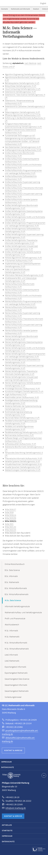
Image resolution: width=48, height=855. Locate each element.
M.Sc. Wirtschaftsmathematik (17, 649)
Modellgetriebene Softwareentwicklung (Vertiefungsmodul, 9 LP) (21, 402)
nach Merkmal (30, 63)
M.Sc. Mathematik (12, 636)
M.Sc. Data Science (13, 600)
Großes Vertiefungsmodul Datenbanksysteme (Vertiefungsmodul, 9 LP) (24, 213)
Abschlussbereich (12, 624)
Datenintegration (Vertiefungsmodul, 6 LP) (22, 112)
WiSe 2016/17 (10, 509)
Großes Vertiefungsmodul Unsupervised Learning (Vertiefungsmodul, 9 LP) (21, 247)
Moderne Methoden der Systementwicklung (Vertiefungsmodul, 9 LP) (23, 407)
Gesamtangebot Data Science (17, 679)
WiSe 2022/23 (10, 530)
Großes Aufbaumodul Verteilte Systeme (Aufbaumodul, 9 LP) (21, 201)
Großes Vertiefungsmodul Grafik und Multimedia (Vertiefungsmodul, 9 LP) (25, 218)
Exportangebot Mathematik (16, 673)
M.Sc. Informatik (11, 630)
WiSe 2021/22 (10, 527)
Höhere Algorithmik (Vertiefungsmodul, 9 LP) (23, 257)
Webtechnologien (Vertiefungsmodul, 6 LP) (22, 470)
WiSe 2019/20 (10, 518)
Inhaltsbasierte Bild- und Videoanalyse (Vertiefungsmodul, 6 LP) (21, 279)
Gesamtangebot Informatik (16, 685)
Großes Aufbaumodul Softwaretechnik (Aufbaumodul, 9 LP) (21, 178)
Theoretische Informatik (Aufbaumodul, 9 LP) (23, 458)
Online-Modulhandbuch (15, 564)
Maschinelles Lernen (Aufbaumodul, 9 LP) (22, 397)
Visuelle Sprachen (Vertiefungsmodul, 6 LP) (22, 467)
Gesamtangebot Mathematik (16, 691)
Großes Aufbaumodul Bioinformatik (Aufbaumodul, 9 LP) (19, 154)
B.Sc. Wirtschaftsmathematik (16, 594)
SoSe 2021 (9, 524)
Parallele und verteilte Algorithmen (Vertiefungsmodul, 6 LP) (19, 428)
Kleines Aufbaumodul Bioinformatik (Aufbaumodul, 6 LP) (19, 285)
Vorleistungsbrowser (13, 697)
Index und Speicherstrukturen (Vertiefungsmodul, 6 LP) (17, 271)
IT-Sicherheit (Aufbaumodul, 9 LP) (18, 260)
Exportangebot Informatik (15, 667)
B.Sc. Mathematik (12, 582)
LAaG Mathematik (12, 661)
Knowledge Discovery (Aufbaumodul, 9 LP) (22, 388)
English (43, 3)
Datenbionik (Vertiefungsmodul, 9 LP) (20, 92)
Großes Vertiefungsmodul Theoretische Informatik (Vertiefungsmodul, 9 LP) (21, 242)
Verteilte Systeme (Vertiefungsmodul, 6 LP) (22, 461)
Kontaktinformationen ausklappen (44, 775)
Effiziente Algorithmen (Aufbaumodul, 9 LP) (23, 115)
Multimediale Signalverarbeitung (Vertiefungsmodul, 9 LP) (18, 413)
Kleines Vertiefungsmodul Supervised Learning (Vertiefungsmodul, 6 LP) (24, 367)
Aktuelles (7, 825)
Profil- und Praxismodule (15, 618)
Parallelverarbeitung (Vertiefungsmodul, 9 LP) (23, 432)
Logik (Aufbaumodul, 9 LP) (16, 394)
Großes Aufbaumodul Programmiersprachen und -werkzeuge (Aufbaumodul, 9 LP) (23, 172)
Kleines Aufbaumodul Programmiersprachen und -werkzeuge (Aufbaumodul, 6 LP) (23, 303)
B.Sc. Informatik (11, 576)
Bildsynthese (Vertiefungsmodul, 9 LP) (20, 86)
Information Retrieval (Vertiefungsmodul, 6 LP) (24, 275)
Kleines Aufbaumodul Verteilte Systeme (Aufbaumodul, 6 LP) (21, 332)
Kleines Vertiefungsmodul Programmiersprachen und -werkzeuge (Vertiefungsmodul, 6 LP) (25, 355)
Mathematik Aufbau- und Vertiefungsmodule (23, 612)
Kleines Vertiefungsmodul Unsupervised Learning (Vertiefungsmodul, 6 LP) (21, 378)
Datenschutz (7, 767)
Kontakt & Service (13, 816)
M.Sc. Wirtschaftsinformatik (16, 642)
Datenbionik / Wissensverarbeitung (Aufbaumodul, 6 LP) (19, 102)
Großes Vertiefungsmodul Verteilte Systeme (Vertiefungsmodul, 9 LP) (23, 253)
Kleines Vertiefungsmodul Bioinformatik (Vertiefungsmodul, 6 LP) (21, 338)
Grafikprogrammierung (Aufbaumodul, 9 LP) (23, 150)
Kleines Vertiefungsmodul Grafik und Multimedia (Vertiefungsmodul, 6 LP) (25, 349)
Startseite (4, 9)
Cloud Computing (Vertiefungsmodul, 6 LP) (22, 89)
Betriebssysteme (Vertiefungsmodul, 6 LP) (22, 83)
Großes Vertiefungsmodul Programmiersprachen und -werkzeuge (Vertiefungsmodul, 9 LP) (25, 224)
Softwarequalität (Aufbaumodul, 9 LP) (20, 444)
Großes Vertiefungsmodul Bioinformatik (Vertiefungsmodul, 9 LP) (21, 207)
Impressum (6, 762)
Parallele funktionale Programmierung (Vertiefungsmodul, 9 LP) (21, 422)
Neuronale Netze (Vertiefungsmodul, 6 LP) (22, 418)
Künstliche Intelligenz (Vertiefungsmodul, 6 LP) (24, 391)
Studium (36, 9)
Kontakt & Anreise (13, 750)
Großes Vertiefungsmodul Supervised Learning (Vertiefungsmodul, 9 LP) (24, 236)
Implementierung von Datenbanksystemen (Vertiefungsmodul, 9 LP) (23, 265)
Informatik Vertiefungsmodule (17, 606)
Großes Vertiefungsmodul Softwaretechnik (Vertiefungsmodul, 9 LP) (22, 230)
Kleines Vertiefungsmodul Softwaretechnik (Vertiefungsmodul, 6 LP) (22, 361)
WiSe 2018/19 (10, 515)
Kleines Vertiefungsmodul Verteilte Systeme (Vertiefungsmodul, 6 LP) (23, 384)
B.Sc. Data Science (12, 570)
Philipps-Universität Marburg (11, 775)
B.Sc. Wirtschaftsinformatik (16, 588)
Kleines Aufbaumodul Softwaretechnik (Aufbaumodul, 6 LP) (21, 309)
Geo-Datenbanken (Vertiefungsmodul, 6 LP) (23, 147)
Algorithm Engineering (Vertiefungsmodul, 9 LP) (24, 74)
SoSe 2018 (9, 512)
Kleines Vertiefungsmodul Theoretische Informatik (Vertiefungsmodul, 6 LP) (21, 373)
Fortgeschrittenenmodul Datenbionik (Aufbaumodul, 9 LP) (20, 131)
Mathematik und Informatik (20, 9)
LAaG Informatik (11, 655)
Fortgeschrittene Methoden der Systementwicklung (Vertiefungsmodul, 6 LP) (23, 125)
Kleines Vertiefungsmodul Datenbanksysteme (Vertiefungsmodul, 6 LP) (24, 343)
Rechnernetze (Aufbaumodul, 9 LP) (19, 435)
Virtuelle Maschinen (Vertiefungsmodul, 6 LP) (23, 464)
